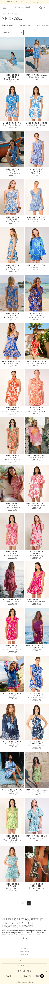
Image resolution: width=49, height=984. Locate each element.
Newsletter (24, 971)
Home (4, 14)
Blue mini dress (9, 26)
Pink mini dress (26, 26)
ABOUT (24, 960)
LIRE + (24, 938)
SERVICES (23, 966)
